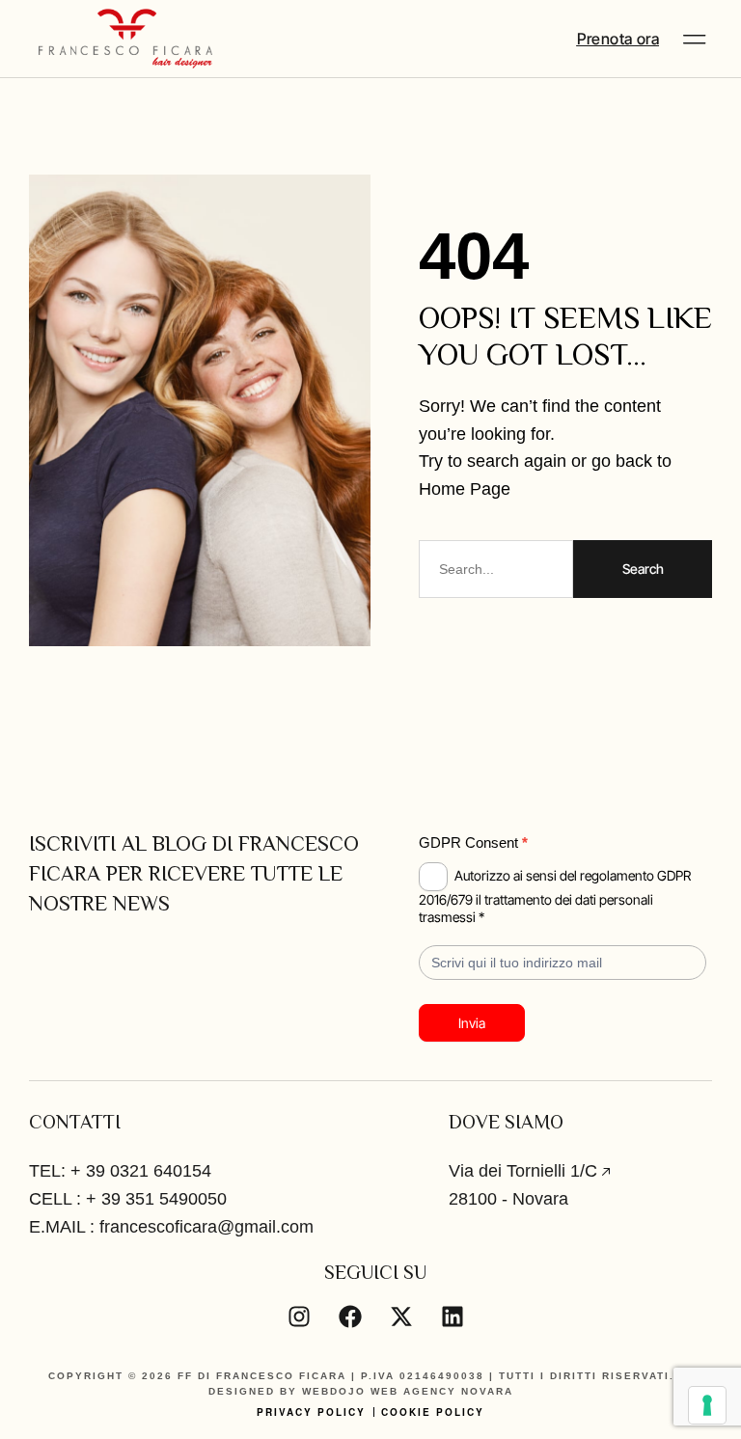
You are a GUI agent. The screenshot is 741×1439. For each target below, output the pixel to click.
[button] (694, 39)
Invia (471, 1023)
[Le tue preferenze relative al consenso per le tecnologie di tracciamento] (707, 1405)
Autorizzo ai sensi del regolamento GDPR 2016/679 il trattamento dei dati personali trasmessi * (555, 896)
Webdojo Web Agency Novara (407, 1391)
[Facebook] (350, 1316)
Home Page (464, 489)
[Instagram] (299, 1316)
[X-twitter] (401, 1316)
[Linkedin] (452, 1316)
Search (643, 568)
